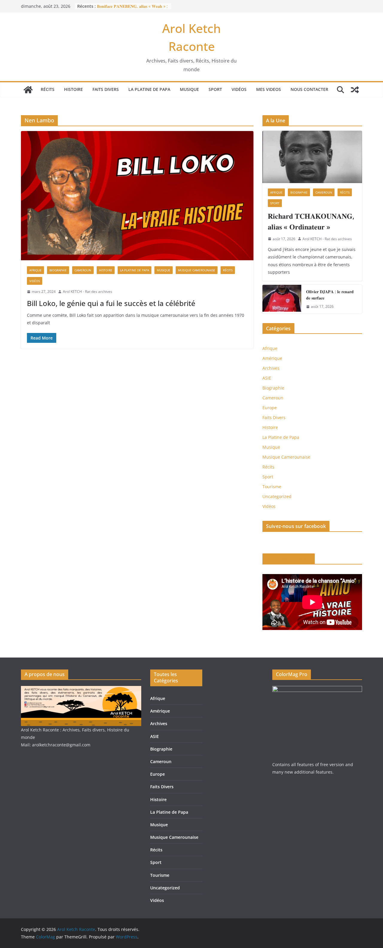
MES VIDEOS (268, 89)
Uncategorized (276, 496)
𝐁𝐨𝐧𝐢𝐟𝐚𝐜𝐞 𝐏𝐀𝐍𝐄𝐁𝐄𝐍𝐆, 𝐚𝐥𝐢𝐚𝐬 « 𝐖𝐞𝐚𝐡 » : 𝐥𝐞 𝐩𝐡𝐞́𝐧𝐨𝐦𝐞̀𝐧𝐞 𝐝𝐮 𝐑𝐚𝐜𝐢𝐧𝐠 (132, 9)
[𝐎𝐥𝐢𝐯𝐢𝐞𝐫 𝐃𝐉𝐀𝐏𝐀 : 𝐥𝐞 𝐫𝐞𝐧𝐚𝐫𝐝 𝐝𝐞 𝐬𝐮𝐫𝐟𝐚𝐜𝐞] (281, 299)
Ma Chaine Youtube (288, 559)
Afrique (35, 270)
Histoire (73, 89)
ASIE (266, 378)
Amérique (272, 358)
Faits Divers (105, 89)
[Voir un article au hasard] (355, 90)
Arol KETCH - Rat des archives (87, 291)
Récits (47, 89)
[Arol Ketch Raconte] (28, 90)
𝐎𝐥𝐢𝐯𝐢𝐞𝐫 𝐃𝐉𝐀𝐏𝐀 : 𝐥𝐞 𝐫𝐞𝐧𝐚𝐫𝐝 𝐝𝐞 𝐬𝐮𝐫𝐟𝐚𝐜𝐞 (330, 295)
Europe (269, 407)
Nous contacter (309, 89)
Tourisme (271, 486)
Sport (215, 89)
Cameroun (83, 270)
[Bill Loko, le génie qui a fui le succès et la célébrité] (137, 195)
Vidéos (239, 89)
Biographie (58, 270)
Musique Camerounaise (196, 270)
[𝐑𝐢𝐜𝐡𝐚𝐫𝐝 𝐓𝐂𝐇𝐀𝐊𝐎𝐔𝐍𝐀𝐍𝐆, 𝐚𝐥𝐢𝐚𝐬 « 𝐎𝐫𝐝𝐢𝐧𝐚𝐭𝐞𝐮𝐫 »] (312, 157)
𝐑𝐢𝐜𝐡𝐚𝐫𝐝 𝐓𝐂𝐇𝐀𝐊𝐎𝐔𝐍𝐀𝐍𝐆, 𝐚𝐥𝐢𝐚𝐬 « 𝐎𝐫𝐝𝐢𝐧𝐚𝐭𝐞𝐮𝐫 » (311, 221)
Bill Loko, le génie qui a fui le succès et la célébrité (111, 303)
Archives (270, 368)
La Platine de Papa (149, 89)
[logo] (81, 690)
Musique (189, 89)
